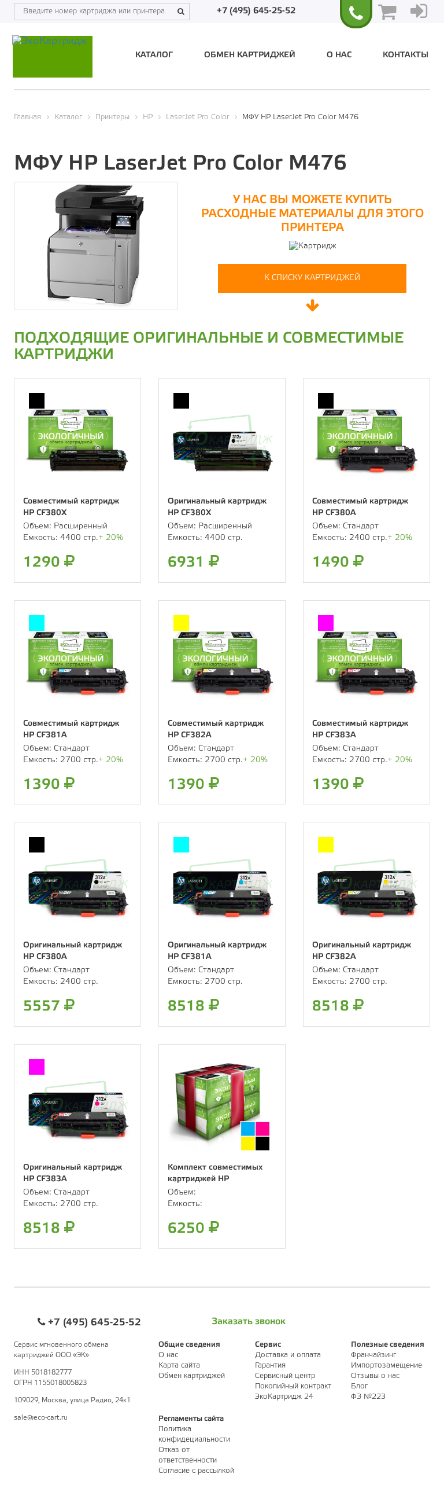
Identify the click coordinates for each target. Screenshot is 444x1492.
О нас (339, 55)
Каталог (154, 55)
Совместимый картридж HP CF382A (216, 729)
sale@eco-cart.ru (41, 1417)
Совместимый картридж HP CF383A (360, 729)
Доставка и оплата (288, 1355)
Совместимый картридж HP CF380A (360, 507)
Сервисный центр (285, 1376)
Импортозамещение (386, 1365)
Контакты (405, 55)
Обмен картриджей (249, 55)
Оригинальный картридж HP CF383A (72, 1173)
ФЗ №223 (368, 1397)
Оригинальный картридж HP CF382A (361, 951)
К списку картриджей (312, 278)
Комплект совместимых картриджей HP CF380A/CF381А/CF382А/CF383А (235, 1173)
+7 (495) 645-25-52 (256, 11)
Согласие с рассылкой (196, 1471)
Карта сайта (179, 1365)
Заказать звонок (249, 1321)
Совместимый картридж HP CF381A (71, 729)
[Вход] (418, 11)
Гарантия (270, 1365)
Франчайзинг (373, 1355)
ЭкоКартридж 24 (284, 1397)
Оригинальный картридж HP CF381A (217, 951)
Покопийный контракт (293, 1386)
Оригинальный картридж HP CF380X (217, 507)
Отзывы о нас (375, 1376)
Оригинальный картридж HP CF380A (72, 951)
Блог (359, 1386)
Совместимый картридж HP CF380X (71, 507)
